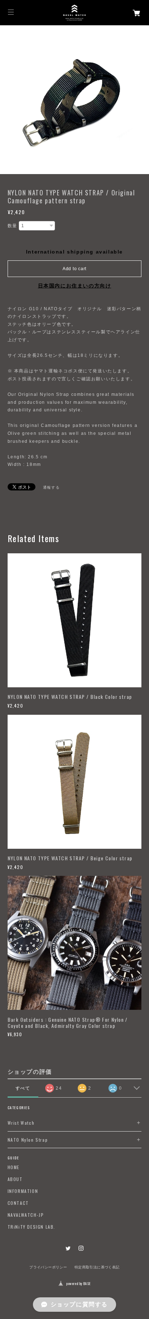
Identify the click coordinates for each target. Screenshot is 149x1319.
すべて (23, 1088)
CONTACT (18, 1203)
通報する (51, 487)
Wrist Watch (21, 1123)
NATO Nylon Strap (28, 1140)
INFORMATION (23, 1191)
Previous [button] (7, 99)
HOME (14, 1167)
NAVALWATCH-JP (26, 1215)
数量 (12, 225)
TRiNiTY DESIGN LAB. (31, 1226)
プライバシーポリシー (48, 1267)
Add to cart (74, 268)
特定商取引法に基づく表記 (97, 1267)
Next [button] (142, 99)
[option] (74, 99)
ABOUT (15, 1179)
